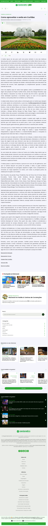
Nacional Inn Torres (6, 256)
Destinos (23, 463)
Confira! (13, 302)
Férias (3, 328)
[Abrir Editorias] (6, 8)
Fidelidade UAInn (23, 465)
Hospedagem (5, 330)
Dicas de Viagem (5, 323)
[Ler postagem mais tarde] (45, 14)
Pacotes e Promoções (23, 491)
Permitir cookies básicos (17, 520)
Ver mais (23, 388)
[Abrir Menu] (2, 8)
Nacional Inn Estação (6, 253)
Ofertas (23, 468)
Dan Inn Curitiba (5, 266)
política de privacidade (37, 518)
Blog (12, 1)
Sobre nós (24, 461)
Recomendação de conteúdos (29, 520)
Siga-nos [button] (43, 1)
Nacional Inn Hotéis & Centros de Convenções (11, 19)
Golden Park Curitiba (6, 259)
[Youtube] (26, 452)
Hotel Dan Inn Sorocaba (24, 499)
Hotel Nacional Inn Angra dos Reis (23, 506)
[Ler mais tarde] (16, 347)
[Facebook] (19, 452)
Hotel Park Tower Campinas (23, 501)
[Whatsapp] (28, 452)
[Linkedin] (24, 452)
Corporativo (4, 333)
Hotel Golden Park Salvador (23, 504)
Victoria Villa (4, 262)
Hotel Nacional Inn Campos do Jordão (23, 510)
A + (2, 55)
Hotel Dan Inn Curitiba (23, 497)
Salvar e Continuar (23, 523)
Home (23, 459)
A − (6, 55)
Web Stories (17, 1)
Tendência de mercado (6, 14)
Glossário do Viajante (27, 1)
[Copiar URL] (41, 52)
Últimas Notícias (5, 1)
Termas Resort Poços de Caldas (23, 508)
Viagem (4, 326)
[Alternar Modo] (9, 56)
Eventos (4, 331)
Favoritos (37, 1)
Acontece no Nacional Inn (7, 335)
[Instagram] (21, 452)
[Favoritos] (41, 8)
